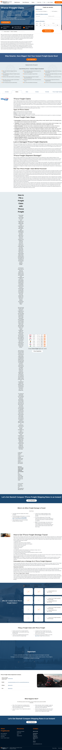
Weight (53, 23)
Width (40, 23)
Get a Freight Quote (31, 59)
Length (37, 23)
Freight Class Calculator (20, 731)
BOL (36, 635)
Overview (7, 91)
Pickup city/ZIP (38, 16)
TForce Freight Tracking (57, 91)
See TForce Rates (5, 22)
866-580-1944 (10, 688)
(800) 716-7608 (35, 731)
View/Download (10, 678)
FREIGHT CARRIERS (14, 31)
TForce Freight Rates (37, 351)
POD (38, 635)
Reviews (37, 91)
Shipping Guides (19, 735)
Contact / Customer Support (5, 737)
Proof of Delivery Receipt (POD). (21, 518)
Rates (27, 91)
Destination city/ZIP (51, 16)
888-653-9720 (10, 685)
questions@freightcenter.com (37, 743)
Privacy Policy (54, 748)
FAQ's (18, 734)
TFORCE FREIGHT (7, 31)
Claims (16, 91)
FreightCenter (21, 357)
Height (44, 23)
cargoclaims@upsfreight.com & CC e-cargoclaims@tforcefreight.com (18, 682)
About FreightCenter (4, 733)
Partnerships (3, 736)
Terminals (47, 91)
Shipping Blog (19, 732)
